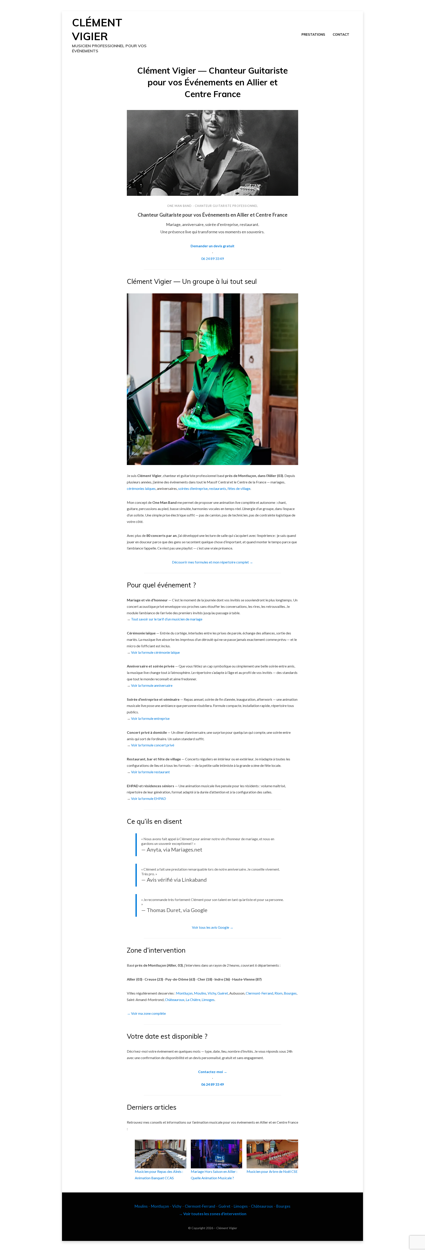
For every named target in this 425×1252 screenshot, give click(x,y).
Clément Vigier (226, 1228)
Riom (278, 993)
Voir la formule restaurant (150, 772)
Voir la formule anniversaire (151, 685)
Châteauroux (174, 999)
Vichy (212, 993)
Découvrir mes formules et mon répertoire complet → (212, 562)
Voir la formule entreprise (150, 718)
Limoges (208, 999)
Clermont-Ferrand (259, 993)
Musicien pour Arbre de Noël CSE (272, 1171)
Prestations (313, 34)
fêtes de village (239, 488)
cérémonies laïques (141, 488)
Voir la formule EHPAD (148, 798)
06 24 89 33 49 (212, 258)
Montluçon (184, 993)
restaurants (217, 488)
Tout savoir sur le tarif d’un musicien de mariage (166, 619)
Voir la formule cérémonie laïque (155, 652)
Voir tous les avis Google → (212, 927)
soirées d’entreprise (193, 488)
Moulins (200, 993)
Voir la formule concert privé (152, 745)
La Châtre (193, 999)
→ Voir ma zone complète (146, 1013)
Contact (341, 34)
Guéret (222, 993)
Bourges (290, 993)
